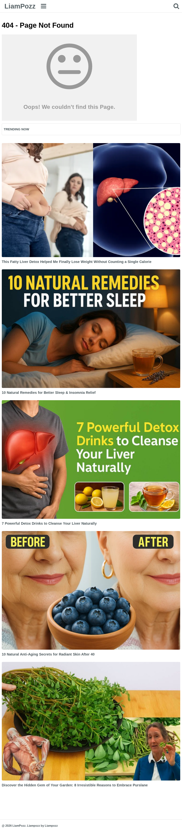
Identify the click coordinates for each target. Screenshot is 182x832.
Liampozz (33, 825)
